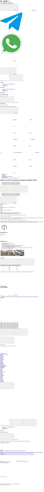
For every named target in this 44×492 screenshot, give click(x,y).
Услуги (1, 451)
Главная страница (4, 174)
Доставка (23, 452)
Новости (1, 450)
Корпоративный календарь (21, 450)
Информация (2, 453)
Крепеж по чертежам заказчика (4, 452)
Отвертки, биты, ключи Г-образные (7, 176)
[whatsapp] (19, 483)
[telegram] (32, 469)
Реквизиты (32, 454)
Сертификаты (15, 450)
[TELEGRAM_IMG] (11, 32)
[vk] (6, 469)
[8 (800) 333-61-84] (6, 67)
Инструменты (4, 175)
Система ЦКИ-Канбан (28, 452)
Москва (14, 60)
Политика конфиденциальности (12, 454)
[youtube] (19, 469)
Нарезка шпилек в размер (35, 452)
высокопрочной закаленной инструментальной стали (13, 246)
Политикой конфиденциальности (19, 296)
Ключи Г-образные (5, 177)
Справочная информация (4, 454)
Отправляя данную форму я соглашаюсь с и (19, 296)
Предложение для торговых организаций (16, 452)
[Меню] (13, 67)
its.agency (8, 484)
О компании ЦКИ (5, 450)
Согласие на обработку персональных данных (24, 454)
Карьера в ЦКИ (11, 450)
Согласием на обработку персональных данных (31, 296)
